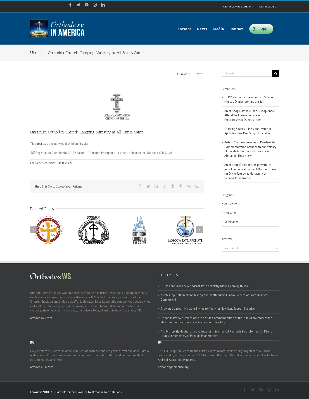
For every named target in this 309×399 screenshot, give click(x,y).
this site (83, 144)
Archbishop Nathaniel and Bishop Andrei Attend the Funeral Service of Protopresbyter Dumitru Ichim (250, 115)
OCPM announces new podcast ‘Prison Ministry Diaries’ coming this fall (205, 286)
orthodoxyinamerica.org (173, 367)
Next (198, 74)
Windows (189, 360)
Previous (185, 74)
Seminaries (231, 222)
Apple (172, 360)
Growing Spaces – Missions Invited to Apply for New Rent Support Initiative (208, 309)
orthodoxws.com (41, 318)
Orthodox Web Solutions (107, 392)
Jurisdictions (65, 162)
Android (163, 360)
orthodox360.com (41, 367)
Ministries (230, 213)
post (39, 144)
